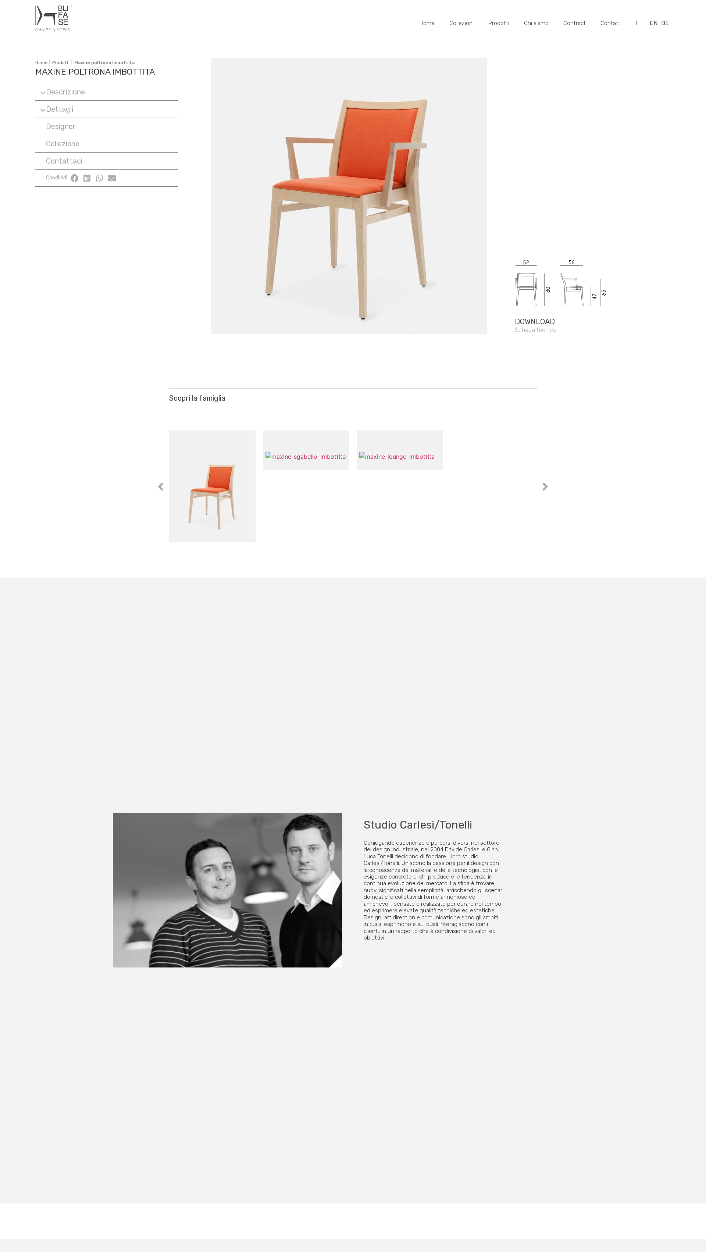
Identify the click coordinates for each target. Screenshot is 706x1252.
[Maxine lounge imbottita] (400, 486)
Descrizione (65, 91)
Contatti (610, 23)
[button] (106, 92)
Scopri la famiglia (197, 398)
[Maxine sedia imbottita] (212, 486)
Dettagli (59, 109)
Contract (574, 23)
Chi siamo (536, 23)
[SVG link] (579, 258)
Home (427, 23)
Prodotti (498, 23)
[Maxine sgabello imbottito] (306, 486)
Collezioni (461, 23)
